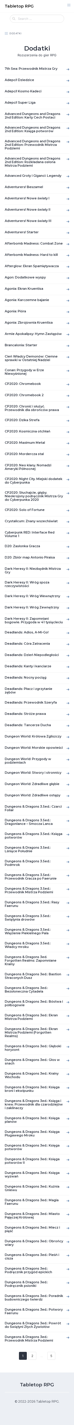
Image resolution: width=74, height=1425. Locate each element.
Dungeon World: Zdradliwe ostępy (32, 795)
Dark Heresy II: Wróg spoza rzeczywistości (27, 584)
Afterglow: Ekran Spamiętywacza (32, 266)
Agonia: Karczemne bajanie (27, 300)
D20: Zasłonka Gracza (22, 546)
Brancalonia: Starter (21, 345)
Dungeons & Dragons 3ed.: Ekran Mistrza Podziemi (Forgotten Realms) (31, 1032)
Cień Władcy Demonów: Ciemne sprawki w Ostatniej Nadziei (31, 358)
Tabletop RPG (37, 1384)
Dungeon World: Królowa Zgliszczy (33, 736)
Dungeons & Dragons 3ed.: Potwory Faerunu (34, 1311)
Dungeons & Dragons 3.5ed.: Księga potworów (33, 835)
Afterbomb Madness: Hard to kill (31, 255)
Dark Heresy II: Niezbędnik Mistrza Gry (33, 570)
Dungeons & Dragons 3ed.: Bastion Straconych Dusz (33, 976)
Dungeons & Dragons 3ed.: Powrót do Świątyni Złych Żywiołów (33, 1325)
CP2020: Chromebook (23, 384)
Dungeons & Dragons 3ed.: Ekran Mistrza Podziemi (31, 1017)
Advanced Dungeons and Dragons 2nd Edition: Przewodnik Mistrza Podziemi (32, 144)
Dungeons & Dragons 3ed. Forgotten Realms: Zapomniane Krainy (30, 960)
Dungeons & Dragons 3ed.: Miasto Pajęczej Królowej (32, 1215)
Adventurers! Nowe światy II (28, 209)
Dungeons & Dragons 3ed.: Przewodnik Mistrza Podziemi (29, 1338)
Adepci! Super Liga (20, 102)
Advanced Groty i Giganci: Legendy (33, 176)
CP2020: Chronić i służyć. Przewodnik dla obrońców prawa (32, 408)
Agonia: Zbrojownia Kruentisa (29, 322)
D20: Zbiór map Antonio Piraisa (30, 557)
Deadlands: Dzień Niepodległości (32, 655)
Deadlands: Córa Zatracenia (27, 644)
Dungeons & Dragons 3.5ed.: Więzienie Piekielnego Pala (28, 931)
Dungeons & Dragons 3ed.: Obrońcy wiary (34, 1243)
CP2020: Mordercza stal (24, 454)
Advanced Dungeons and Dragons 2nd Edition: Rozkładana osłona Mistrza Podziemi (32, 162)
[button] (69, 5)
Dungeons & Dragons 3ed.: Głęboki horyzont (33, 1048)
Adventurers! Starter (22, 232)
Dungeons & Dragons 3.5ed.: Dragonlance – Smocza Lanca (29, 822)
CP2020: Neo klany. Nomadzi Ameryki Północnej (28, 467)
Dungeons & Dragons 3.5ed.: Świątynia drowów (28, 917)
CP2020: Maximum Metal (25, 443)
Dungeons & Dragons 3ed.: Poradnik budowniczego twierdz (34, 1297)
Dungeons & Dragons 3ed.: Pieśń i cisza (32, 1256)
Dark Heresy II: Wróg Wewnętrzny (32, 596)
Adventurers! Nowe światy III (28, 221)
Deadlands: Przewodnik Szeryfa (31, 702)
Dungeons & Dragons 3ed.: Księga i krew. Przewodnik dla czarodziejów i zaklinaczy (34, 1104)
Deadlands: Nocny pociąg (25, 677)
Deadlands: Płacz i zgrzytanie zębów (28, 690)
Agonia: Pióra (15, 311)
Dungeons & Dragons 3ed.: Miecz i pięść (32, 1229)
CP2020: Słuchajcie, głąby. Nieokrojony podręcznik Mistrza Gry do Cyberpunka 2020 (34, 496)
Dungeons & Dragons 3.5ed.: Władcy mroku (28, 945)
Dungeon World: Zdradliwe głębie (32, 784)
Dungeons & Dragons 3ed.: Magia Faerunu (32, 1202)
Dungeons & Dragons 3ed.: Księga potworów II (32, 1161)
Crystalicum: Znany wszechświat (31, 521)
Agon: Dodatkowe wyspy (25, 277)
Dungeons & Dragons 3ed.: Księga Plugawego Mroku (32, 1133)
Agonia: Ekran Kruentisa (24, 289)
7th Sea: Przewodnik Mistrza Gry (31, 69)
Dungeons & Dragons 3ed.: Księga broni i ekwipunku (32, 1089)
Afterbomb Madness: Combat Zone (34, 243)
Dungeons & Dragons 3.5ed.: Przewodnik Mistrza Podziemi (29, 890)
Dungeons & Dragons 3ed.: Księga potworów (32, 1147)
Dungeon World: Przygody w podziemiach (28, 760)
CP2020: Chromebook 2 (24, 395)
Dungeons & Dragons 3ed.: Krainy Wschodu (32, 1075)
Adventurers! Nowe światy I (27, 198)
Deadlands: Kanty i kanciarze (28, 666)
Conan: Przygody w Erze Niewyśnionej (24, 372)
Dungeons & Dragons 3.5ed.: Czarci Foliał (33, 808)
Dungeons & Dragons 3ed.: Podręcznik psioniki (26, 1284)
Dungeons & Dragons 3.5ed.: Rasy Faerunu (32, 904)
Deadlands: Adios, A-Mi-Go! (27, 632)
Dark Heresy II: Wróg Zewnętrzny (32, 607)
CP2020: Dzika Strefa (22, 420)
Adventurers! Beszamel (24, 187)
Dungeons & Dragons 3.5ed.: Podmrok (28, 863)
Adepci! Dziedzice (19, 80)
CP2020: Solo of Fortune (25, 510)
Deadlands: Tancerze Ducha (28, 725)
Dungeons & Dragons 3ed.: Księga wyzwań (32, 1174)
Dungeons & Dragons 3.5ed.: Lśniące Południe (28, 849)
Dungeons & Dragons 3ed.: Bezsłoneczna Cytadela (26, 989)
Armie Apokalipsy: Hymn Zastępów (33, 334)
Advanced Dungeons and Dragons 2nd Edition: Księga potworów (32, 129)
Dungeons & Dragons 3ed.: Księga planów (32, 1120)
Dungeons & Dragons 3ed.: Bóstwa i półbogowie (34, 1003)
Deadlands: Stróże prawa (25, 714)
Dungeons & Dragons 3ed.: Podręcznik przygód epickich (28, 1270)
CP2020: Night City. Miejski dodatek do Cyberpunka (33, 480)
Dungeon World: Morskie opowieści (34, 748)
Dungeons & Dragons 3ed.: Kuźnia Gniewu (32, 1188)
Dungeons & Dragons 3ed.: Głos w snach (32, 1061)
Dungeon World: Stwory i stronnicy (33, 773)
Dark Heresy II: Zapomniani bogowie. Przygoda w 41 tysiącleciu (34, 620)
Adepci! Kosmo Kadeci (23, 91)
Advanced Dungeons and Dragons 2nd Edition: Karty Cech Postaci (32, 115)
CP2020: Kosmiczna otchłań (27, 431)
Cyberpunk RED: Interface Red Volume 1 (29, 534)
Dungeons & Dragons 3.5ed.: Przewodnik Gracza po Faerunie (31, 876)
